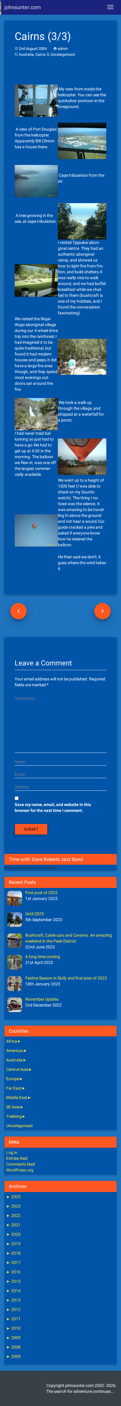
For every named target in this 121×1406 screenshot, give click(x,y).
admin (63, 48)
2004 (13, 1356)
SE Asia (13, 1107)
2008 (13, 1347)
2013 (13, 1300)
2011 (13, 1318)
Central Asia (17, 1069)
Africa (11, 1041)
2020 (13, 1234)
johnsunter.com (22, 7)
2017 (13, 1262)
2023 (13, 1206)
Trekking (14, 1116)
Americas (14, 1050)
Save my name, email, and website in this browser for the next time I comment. (53, 807)
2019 (13, 1243)
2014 (13, 1290)
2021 (13, 1225)
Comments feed (20, 1164)
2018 (13, 1253)
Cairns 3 (42, 54)
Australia (26, 54)
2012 (13, 1309)
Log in (11, 1152)
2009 (13, 1337)
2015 (13, 1281)
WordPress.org (19, 1170)
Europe (12, 1078)
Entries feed (17, 1158)
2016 (13, 1272)
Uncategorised (63, 54)
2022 (13, 1215)
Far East (13, 1088)
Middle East (16, 1097)
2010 (13, 1328)
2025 (13, 1196)
